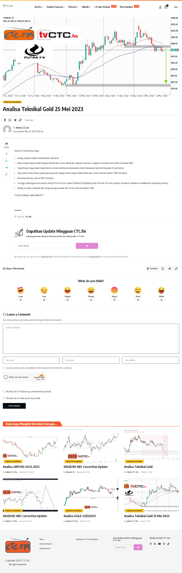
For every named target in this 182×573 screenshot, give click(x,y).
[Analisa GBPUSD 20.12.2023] (30, 445)
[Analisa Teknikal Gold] (151, 445)
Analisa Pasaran (12, 102)
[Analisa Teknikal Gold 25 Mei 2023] (151, 495)
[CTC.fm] (8, 7)
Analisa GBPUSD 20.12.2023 (21, 467)
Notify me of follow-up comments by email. (28, 391)
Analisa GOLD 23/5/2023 (80, 516)
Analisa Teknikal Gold (138, 467)
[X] (154, 544)
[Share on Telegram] (15, 120)
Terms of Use (46, 256)
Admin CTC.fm (22, 127)
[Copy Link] (20, 120)
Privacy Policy (94, 256)
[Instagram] (164, 544)
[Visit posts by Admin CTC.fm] (7, 129)
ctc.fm (28, 216)
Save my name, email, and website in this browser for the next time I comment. (39, 368)
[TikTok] (168, 544)
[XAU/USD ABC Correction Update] (91, 445)
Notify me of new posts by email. (23, 398)
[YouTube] (159, 544)
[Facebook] (151, 544)
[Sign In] (160, 7)
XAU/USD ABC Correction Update (86, 467)
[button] (170, 7)
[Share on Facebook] (5, 120)
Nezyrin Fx (70, 472)
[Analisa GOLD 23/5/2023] (91, 495)
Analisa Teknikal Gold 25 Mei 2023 (146, 516)
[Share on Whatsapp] (10, 120)
